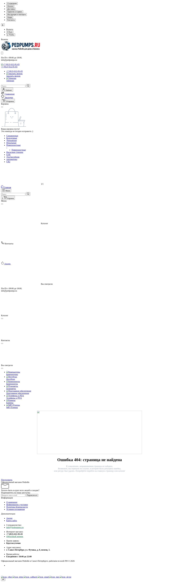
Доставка (11, 9)
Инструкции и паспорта (16, 14)
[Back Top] (3, 579)
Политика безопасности (17, 507)
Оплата (10, 6)
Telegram (10, 81)
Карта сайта (11, 520)
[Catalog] (2, 53)
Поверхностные (19, 150)
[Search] (28, 86)
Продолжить (6, 480)
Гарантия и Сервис (14, 12)
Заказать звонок (13, 76)
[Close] (2, 318)
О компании (12, 3)
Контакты (11, 20)
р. (10, 35)
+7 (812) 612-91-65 (9, 67)
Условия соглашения (15, 509)
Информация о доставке (17, 504)
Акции (9, 17)
